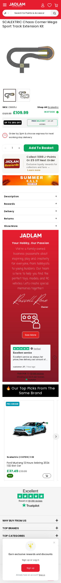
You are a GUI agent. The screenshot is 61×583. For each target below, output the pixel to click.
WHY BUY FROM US (14, 520)
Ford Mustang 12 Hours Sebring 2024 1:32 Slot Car (28, 464)
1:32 (32, 457)
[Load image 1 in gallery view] (9, 95)
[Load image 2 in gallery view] (23, 95)
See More (30, 335)
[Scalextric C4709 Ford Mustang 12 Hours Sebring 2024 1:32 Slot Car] (29, 430)
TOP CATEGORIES (13, 536)
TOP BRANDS (10, 528)
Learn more (33, 170)
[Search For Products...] (54, 13)
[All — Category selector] (6, 13)
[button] (4, 4)
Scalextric (53, 107)
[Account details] (42, 5)
